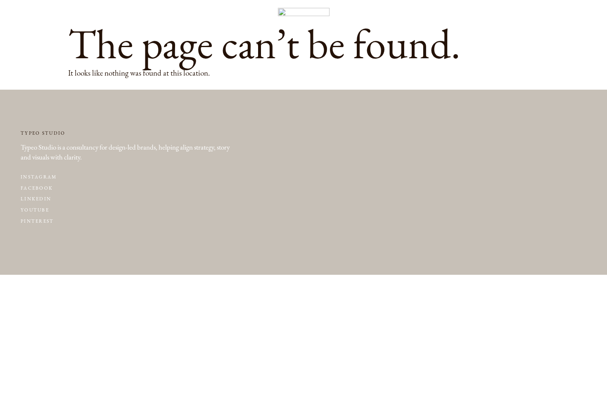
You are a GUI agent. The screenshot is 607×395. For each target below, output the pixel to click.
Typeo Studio (43, 133)
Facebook (37, 188)
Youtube (35, 210)
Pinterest (37, 221)
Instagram (39, 177)
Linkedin (36, 199)
